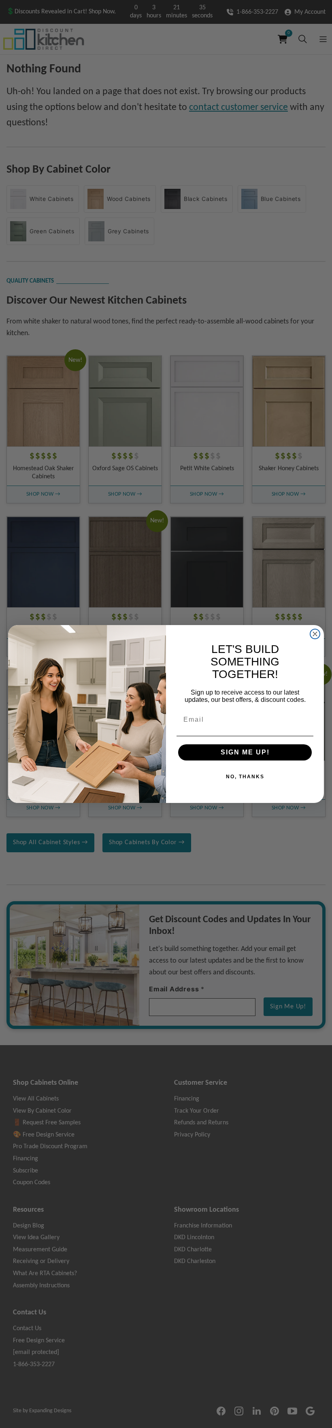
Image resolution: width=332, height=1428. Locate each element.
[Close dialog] (315, 634)
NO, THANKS (245, 776)
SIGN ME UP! (245, 752)
